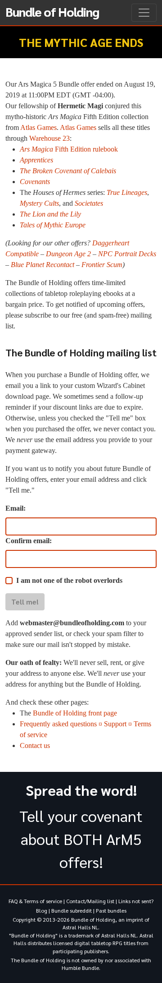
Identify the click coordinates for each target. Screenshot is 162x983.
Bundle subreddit (71, 910)
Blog (41, 910)
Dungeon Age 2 (68, 254)
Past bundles (111, 910)
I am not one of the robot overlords (69, 580)
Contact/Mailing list (90, 901)
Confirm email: (28, 541)
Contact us (35, 745)
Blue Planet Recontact (42, 264)
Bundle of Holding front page (75, 713)
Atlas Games (38, 127)
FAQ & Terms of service (35, 901)
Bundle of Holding (52, 11)
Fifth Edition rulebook (69, 149)
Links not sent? (135, 901)
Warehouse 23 (49, 138)
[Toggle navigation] (144, 13)
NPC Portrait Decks (127, 254)
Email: (15, 508)
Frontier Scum (101, 264)
